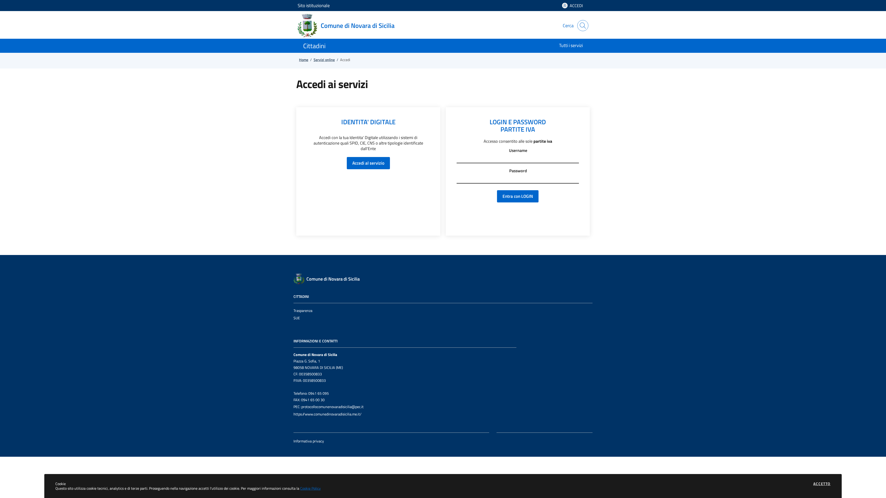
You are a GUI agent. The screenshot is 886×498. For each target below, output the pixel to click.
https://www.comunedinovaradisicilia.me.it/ (327, 414)
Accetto (822, 484)
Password (518, 171)
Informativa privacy (308, 441)
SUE (296, 318)
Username (518, 150)
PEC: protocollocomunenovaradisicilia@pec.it (328, 406)
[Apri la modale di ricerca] (582, 25)
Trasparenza (302, 310)
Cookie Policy (310, 488)
